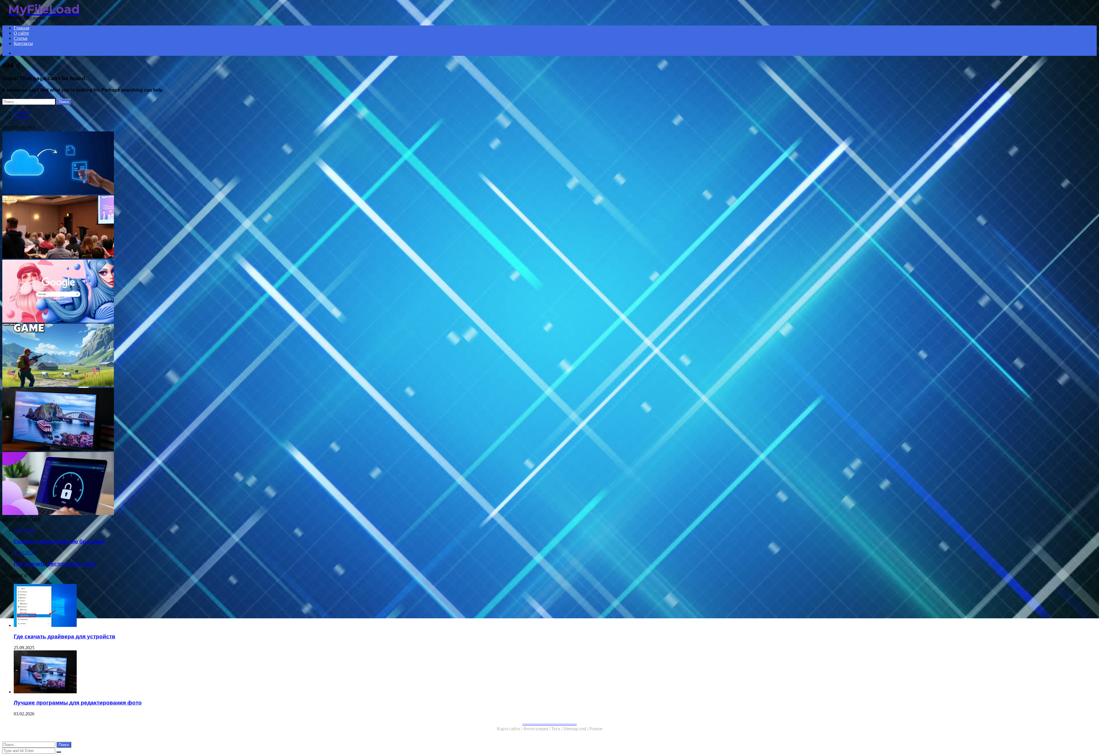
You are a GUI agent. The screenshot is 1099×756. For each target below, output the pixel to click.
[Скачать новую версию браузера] (174, 292)
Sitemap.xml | (576, 728)
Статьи (20, 38)
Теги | (557, 728)
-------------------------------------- (549, 723)
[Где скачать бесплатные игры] (174, 356)
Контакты (23, 43)
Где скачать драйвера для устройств (64, 636)
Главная (21, 27)
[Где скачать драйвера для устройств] (180, 606)
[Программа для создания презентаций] (174, 228)
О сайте (21, 33)
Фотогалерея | (537, 728)
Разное (595, 728)
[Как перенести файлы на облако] (174, 163)
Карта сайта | (510, 728)
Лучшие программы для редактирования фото (78, 703)
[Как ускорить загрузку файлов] (174, 484)
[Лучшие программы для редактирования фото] (174, 420)
